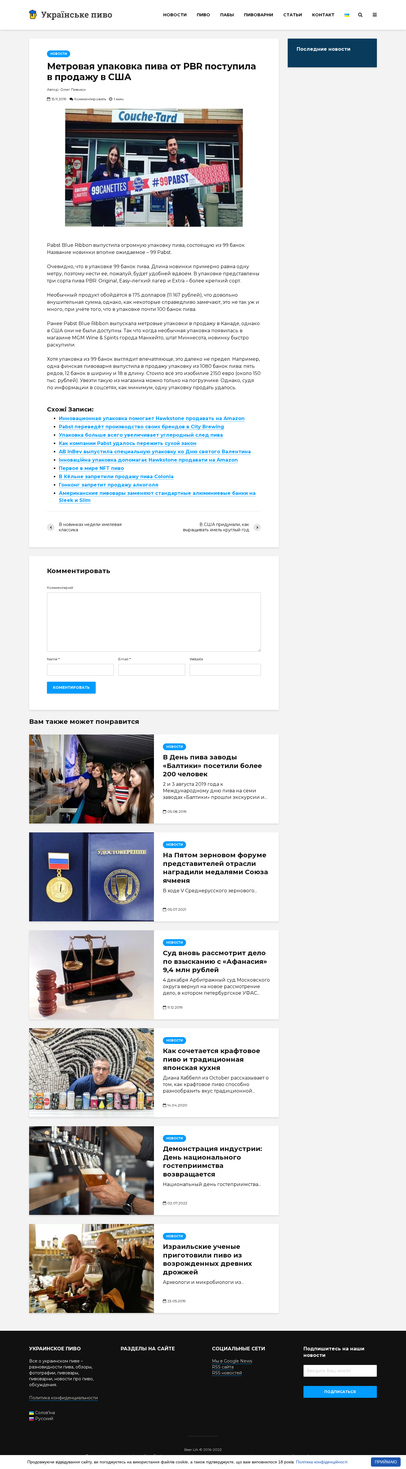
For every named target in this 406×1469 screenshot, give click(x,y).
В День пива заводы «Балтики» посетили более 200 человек (212, 765)
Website (196, 659)
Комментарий (60, 587)
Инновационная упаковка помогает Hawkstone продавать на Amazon (152, 418)
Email (124, 659)
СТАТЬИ (292, 15)
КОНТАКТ (323, 15)
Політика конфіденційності (321, 1462)
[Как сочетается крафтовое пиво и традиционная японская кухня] (91, 1072)
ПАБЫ (227, 15)
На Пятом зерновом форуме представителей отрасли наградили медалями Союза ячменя (215, 868)
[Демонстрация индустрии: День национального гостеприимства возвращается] (91, 1170)
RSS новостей (227, 1373)
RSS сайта (223, 1367)
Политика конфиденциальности (63, 1397)
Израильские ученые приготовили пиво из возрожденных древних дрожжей (207, 1259)
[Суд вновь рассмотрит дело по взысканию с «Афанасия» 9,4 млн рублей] (91, 974)
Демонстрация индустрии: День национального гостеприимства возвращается (212, 1161)
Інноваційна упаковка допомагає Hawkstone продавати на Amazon (148, 460)
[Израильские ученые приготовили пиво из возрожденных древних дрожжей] (91, 1268)
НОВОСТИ (175, 15)
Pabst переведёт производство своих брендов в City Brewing (141, 427)
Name (53, 659)
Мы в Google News (232, 1361)
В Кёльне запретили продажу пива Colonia (116, 476)
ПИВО (203, 15)
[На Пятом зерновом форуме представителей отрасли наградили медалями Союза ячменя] (91, 876)
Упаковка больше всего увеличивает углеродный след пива (141, 435)
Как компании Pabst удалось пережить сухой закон (127, 443)
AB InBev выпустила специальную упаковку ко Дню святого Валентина (155, 451)
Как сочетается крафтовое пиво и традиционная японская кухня (211, 1059)
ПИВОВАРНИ (258, 15)
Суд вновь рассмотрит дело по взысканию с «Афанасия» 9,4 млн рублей (215, 961)
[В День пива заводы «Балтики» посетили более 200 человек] (91, 778)
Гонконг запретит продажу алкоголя (108, 485)
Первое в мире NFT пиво (91, 468)
